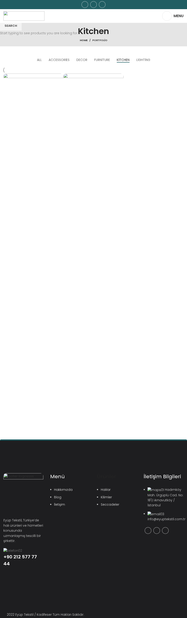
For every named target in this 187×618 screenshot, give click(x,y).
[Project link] (33, 258)
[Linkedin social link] (102, 4)
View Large (60, 77)
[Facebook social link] (84, 4)
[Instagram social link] (93, 4)
